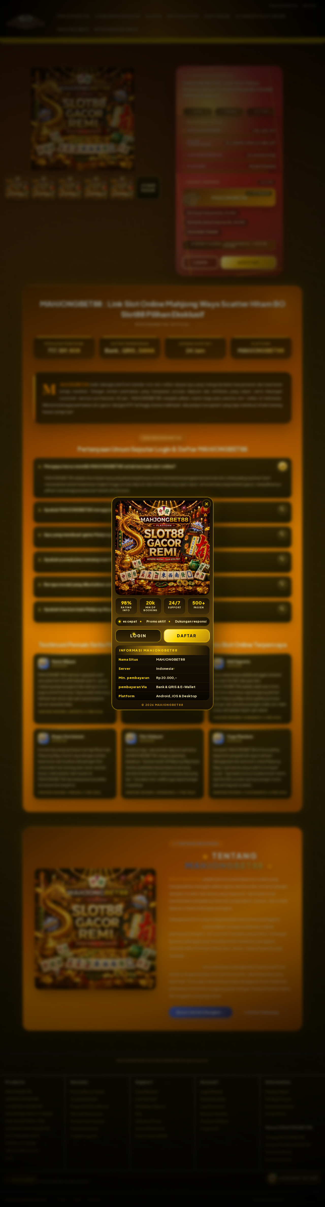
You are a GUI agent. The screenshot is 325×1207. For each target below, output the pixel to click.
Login (138, 635)
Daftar (187, 635)
